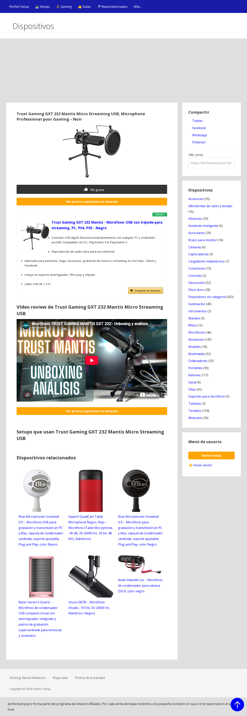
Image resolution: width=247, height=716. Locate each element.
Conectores (196, 268)
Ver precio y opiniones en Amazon (92, 201)
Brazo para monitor (202, 240)
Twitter (197, 121)
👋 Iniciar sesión (200, 465)
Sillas (192, 389)
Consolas (195, 275)
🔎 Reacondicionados (112, 6)
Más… (138, 6)
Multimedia (196, 354)
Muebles (194, 347)
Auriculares (196, 233)
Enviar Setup (211, 455)
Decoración (196, 283)
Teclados (194, 411)
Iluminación (196, 304)
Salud (192, 382)
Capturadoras (198, 254)
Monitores (196, 339)
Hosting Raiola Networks (27, 678)
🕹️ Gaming (64, 6)
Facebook (198, 128)
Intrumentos (197, 311)
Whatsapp (199, 135)
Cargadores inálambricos (206, 261)
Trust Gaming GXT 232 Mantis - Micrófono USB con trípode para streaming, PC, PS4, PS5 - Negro (107, 225)
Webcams (195, 418)
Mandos (194, 318)
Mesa (192, 325)
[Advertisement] (123, 74)
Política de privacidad (90, 678)
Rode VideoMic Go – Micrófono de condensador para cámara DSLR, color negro (140, 585)
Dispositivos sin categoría (207, 297)
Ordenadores (197, 361)
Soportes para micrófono (206, 396)
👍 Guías (84, 6)
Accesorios (196, 199)
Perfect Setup (19, 6)
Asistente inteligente (203, 226)
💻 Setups (42, 6)
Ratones (194, 375)
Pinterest (198, 142)
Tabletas (194, 403)
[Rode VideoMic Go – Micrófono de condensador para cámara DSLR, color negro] (140, 572)
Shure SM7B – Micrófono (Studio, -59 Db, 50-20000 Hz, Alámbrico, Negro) (89, 608)
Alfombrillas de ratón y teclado (210, 206)
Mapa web (60, 678)
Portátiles (195, 368)
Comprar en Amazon (147, 290)
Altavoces (195, 218)
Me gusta (97, 190)
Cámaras (194, 247)
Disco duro (196, 290)
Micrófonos (196, 332)
